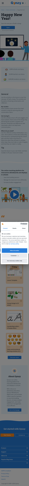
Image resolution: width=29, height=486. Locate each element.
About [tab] (23, 228)
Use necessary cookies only (14, 260)
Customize (14, 255)
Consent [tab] (5, 228)
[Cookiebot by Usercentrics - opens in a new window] (20, 224)
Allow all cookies (14, 250)
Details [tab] (14, 228)
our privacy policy (14, 243)
